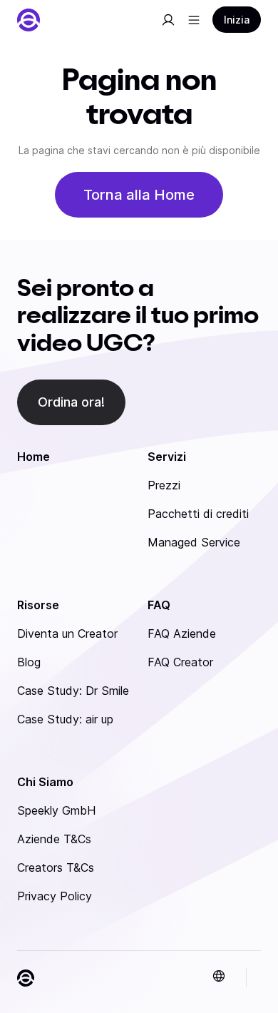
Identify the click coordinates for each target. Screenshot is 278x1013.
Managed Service (194, 542)
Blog (29, 662)
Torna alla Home (139, 194)
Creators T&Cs (55, 867)
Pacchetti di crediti (198, 514)
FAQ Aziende (182, 633)
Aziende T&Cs (54, 839)
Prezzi (164, 485)
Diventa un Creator (67, 633)
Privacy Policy (54, 896)
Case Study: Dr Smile (73, 690)
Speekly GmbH (56, 810)
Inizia (236, 20)
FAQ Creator (180, 662)
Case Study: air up (65, 719)
